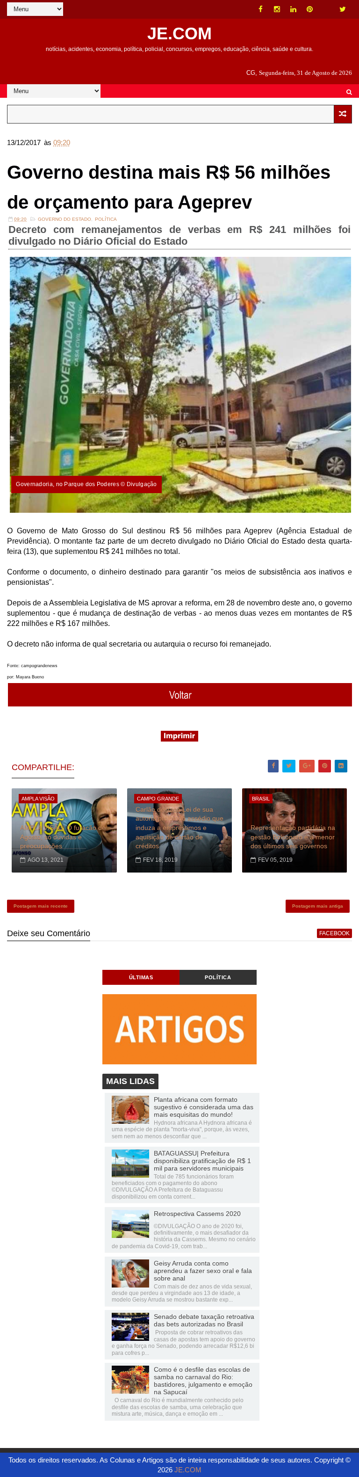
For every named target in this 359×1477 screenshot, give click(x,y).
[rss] (326, 9)
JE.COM (179, 33)
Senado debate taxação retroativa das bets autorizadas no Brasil (204, 1320)
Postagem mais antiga (317, 906)
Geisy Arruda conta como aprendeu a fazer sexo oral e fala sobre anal (203, 1270)
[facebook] (261, 9)
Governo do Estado (64, 219)
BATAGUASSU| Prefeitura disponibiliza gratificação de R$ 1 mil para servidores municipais (202, 1161)
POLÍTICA (218, 977)
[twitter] (343, 9)
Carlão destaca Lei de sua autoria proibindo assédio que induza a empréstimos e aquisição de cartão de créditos (179, 828)
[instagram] (277, 9)
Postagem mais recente (41, 906)
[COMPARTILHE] (180, 704)
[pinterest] (310, 9)
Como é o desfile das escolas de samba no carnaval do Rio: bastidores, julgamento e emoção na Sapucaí (203, 1381)
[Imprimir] (179, 739)
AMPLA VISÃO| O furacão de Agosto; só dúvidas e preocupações (63, 837)
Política (106, 219)
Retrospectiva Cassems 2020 (197, 1213)
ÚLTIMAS (141, 977)
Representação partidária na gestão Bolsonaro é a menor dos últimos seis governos (293, 837)
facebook (334, 933)
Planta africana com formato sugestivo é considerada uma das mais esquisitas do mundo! (203, 1107)
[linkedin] (294, 9)
